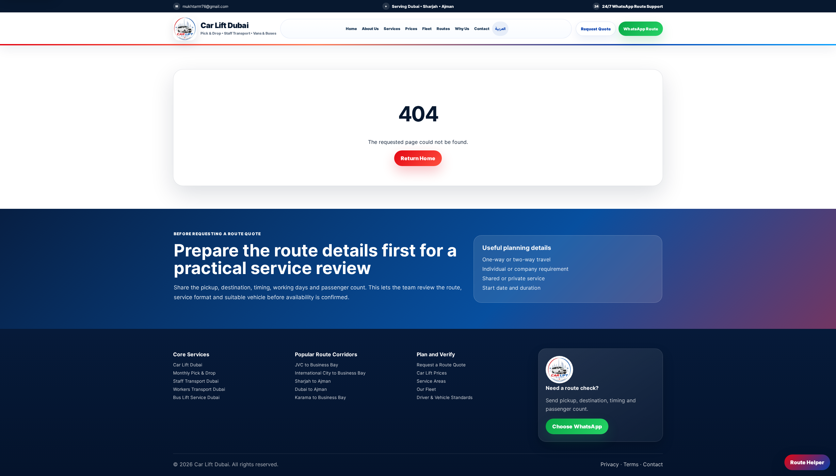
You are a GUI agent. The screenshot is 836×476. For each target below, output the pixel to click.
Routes (443, 28)
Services (392, 28)
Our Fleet (426, 389)
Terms (630, 464)
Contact (482, 28)
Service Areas (431, 381)
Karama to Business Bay (320, 397)
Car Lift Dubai (187, 364)
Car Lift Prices (432, 373)
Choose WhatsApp (577, 426)
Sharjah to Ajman (313, 381)
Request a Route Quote (441, 364)
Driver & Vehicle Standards (445, 397)
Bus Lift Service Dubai (196, 397)
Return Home (418, 158)
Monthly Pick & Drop (194, 373)
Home (351, 28)
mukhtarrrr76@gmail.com (205, 6)
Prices (411, 28)
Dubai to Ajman (311, 389)
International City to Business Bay (330, 373)
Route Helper (807, 462)
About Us (370, 28)
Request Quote (596, 28)
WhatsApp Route (640, 28)
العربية (500, 28)
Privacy (610, 464)
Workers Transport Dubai (199, 389)
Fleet (427, 28)
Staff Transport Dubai (195, 381)
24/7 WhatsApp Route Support (632, 6)
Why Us (462, 28)
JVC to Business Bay (316, 364)
